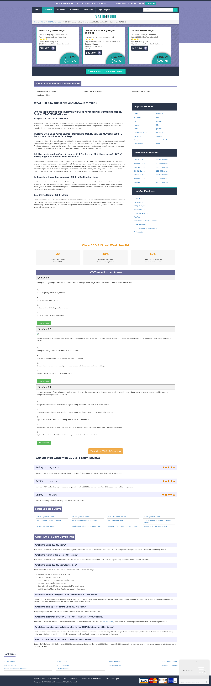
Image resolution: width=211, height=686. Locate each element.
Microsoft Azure (139, 209)
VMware (159, 136)
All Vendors (61, 10)
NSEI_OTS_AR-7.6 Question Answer (49, 520)
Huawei (136, 125)
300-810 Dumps (162, 160)
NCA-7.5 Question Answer (46, 526)
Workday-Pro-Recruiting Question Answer (123, 526)
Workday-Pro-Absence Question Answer (86, 526)
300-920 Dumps (162, 175)
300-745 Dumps (139, 178)
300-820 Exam (108, 622)
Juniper (158, 129)
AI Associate (138, 232)
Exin (157, 117)
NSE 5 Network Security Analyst (145, 228)
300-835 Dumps (162, 163)
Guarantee (74, 10)
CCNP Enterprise (140, 224)
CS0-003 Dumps (10, 665)
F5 (135, 121)
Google (136, 140)
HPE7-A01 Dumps (63, 665)
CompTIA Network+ (141, 213)
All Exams (55, 678)
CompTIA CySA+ (140, 206)
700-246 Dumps (139, 182)
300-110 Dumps (162, 167)
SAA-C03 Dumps (115, 661)
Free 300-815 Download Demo (106, 71)
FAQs (64, 678)
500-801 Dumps (139, 160)
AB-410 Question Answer (81, 517)
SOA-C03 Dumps (63, 669)
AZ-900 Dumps (9, 661)
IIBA (157, 125)
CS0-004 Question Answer (46, 517)
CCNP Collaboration (55, 22)
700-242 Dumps (162, 178)
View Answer (44, 323)
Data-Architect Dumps (169, 661)
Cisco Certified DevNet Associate (145, 221)
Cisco (43, 22)
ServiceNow (138, 143)
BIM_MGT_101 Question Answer (155, 526)
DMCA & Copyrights (112, 678)
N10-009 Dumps (115, 665)
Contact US (97, 678)
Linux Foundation (140, 132)
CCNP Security (139, 198)
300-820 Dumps (139, 163)
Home (37, 10)
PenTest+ (137, 217)
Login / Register (104, 10)
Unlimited (48, 10)
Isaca (136, 129)
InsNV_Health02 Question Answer (84, 520)
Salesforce (137, 136)
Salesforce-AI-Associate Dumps (172, 665)
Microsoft (159, 132)
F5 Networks (138, 202)
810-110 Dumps (162, 182)
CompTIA (159, 114)
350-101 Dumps (162, 171)
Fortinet (159, 121)
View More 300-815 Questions (105, 451)
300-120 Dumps (139, 171)
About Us (45, 678)
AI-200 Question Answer (152, 517)
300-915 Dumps (139, 175)
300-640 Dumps (139, 167)
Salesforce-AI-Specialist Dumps (15, 669)
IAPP (158, 143)
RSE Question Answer (115, 520)
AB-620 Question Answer (117, 517)
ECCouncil (137, 117)
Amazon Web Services (164, 140)
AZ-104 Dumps (62, 661)
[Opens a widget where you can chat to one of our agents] (194, 672)
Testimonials (88, 10)
